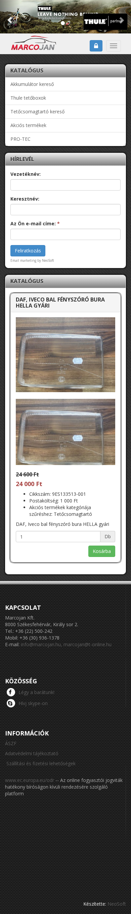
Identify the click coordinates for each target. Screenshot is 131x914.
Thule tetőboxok (28, 98)
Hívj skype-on (33, 703)
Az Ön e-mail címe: (35, 223)
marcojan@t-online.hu (87, 644)
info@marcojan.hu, (41, 644)
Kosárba (102, 551)
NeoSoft (116, 904)
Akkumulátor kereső (32, 84)
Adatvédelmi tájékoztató (31, 753)
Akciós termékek (28, 125)
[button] (10, 16)
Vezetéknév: (25, 174)
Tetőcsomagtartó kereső (37, 111)
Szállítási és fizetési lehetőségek (41, 763)
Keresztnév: (24, 199)
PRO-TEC (20, 139)
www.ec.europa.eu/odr (29, 780)
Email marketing (23, 260)
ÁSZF (10, 743)
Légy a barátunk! (36, 692)
